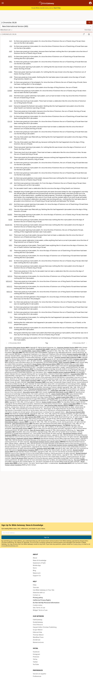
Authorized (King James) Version (58, 392)
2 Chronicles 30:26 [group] (8, 34)
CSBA (10, 72)
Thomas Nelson (38, 635)
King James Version (29, 392)
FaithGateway (37, 620)
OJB (11, 297)
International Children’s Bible (20, 387)
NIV (11, 251)
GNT (10, 142)
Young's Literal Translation (13, 465)
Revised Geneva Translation (26, 450)
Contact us (36, 595)
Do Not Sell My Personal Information (46, 603)
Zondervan (36, 640)
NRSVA (10, 276)
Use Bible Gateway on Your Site (43, 590)
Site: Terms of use (39, 608)
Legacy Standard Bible (58, 394)
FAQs (34, 585)
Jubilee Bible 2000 (56, 390)
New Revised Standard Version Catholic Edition (44, 442)
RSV (11, 307)
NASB (10, 220)
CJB (11, 82)
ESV (11, 116)
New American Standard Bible (75, 412)
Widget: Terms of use (40, 610)
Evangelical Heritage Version (20, 369)
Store (35, 568)
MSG (10, 192)
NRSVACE (9, 281)
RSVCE (10, 312)
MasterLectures (38, 642)
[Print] (88, 34)
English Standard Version (23, 371)
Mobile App (37, 565)
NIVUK (10, 256)
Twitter (35, 662)
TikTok (35, 659)
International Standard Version (38, 389)
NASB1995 (8, 225)
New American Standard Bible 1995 (16, 415)
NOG (10, 209)
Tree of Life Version (17, 458)
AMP (10, 51)
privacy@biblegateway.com (9, 546)
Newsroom (37, 573)
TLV (11, 317)
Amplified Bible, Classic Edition (31, 351)
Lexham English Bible (62, 397)
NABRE (10, 215)
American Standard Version (65, 347)
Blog (34, 570)
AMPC (10, 56)
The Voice (77, 460)
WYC (10, 333)
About (35, 558)
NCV (10, 235)
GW (11, 137)
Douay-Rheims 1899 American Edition (44, 364)
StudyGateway (38, 622)
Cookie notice (37, 605)
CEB (11, 77)
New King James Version (20, 428)
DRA (10, 96)
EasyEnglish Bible (74, 366)
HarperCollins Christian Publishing (44, 627)
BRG (10, 62)
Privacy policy (38, 598)
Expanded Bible (75, 374)
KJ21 (10, 41)
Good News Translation (34, 382)
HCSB (10, 147)
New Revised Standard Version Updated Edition (63, 445)
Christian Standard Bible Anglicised (66, 357)
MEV (10, 204)
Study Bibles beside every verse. (46, 8)
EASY (10, 106)
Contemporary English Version (52, 361)
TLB (11, 188)
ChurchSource (38, 625)
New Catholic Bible (31, 417)
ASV (11, 46)
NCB (10, 230)
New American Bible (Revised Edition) (56, 405)
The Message (84, 400)
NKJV (10, 261)
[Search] (89, 22)
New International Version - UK (55, 425)
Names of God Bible (69, 404)
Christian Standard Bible (74, 354)
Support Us (37, 576)
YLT (11, 338)
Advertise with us (39, 593)
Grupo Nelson (38, 630)
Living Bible (50, 399)
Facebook (36, 652)
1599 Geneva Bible (57, 375)
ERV (11, 101)
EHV (10, 111)
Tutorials (36, 587)
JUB (11, 163)
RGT (10, 302)
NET (10, 240)
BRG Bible (16, 352)
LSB (11, 178)
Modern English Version (49, 402)
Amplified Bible (41, 349)
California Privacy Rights (42, 600)
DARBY (10, 91)
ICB (11, 152)
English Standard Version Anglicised (59, 372)
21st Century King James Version (15, 347)
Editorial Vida (37, 632)
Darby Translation (64, 362)
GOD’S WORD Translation (29, 380)
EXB (11, 127)
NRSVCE (9, 286)
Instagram (36, 654)
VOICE (10, 322)
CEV (11, 87)
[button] (90, 3)
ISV (11, 157)
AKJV (10, 173)
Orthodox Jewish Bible (44, 448)
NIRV (10, 245)
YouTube (36, 664)
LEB (11, 183)
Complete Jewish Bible (80, 359)
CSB (11, 67)
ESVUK (10, 121)
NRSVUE (9, 292)
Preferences (37, 676)
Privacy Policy (77, 544)
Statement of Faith (39, 563)
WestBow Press (38, 637)
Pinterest (36, 657)
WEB (10, 328)
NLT (11, 271)
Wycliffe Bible (63, 463)
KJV (11, 168)
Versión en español (39, 674)
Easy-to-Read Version (28, 366)
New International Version (20, 423)
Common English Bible (35, 359)
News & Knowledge (39, 560)
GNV (10, 132)
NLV (10, 266)
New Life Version (35, 430)
